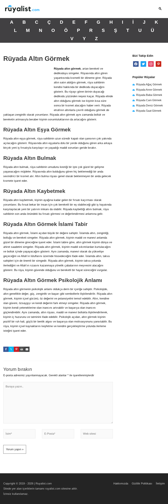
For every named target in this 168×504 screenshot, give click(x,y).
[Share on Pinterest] (16, 349)
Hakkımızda (120, 483)
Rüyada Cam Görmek (148, 100)
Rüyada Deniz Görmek (149, 105)
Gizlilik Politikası (142, 483)
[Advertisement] (27, 88)
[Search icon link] (160, 9)
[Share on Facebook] (6, 349)
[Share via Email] (27, 349)
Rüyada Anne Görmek (149, 89)
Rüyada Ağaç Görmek (149, 84)
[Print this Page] (21, 349)
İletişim (160, 483)
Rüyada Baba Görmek (149, 95)
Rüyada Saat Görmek (148, 110)
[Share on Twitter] (11, 349)
